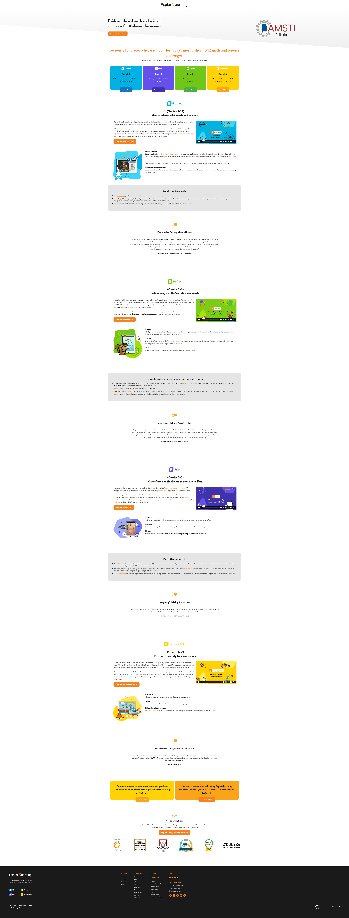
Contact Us (173, 878)
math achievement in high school (175, 488)
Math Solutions (137, 890)
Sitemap (30, 906)
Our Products (139, 873)
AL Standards (149, 694)
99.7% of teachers (120, 573)
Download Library (155, 894)
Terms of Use (22, 906)
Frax (135, 885)
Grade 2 (116, 394)
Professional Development (157, 897)
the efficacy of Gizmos (181, 198)
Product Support (155, 887)
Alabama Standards (151, 151)
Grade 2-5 (117, 388)
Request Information (117, 33)
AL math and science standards (170, 154)
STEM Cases (181, 128)
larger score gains (188, 383)
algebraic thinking (161, 490)
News (122, 885)
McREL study (151, 710)
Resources (155, 878)
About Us (124, 873)
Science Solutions (138, 892)
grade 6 (128, 391)
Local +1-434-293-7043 (177, 889)
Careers (172, 873)
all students (177, 341)
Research (117, 203)
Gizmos (135, 879)
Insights (152, 892)
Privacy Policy (12, 906)
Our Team (123, 882)
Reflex (135, 882)
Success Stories (154, 889)
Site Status (136, 895)
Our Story (123, 879)
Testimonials (137, 898)
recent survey (121, 196)
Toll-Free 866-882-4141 (177, 886)
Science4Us (137, 887)
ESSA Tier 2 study (122, 563)
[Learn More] (158, 87)
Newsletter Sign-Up (176, 891)
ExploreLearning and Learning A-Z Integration (20, 908)
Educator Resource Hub (157, 884)
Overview (123, 877)
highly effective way (207, 170)
